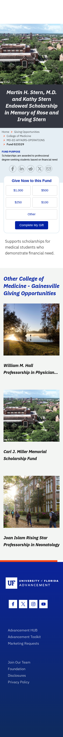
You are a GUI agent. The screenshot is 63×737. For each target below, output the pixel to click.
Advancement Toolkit (24, 636)
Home (5, 131)
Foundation (16, 668)
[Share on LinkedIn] (22, 169)
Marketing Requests (23, 643)
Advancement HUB (22, 630)
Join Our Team (19, 662)
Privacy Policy (18, 682)
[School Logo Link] (29, 583)
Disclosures (17, 675)
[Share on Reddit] (31, 169)
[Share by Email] (49, 169)
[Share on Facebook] (13, 169)
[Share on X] (40, 169)
